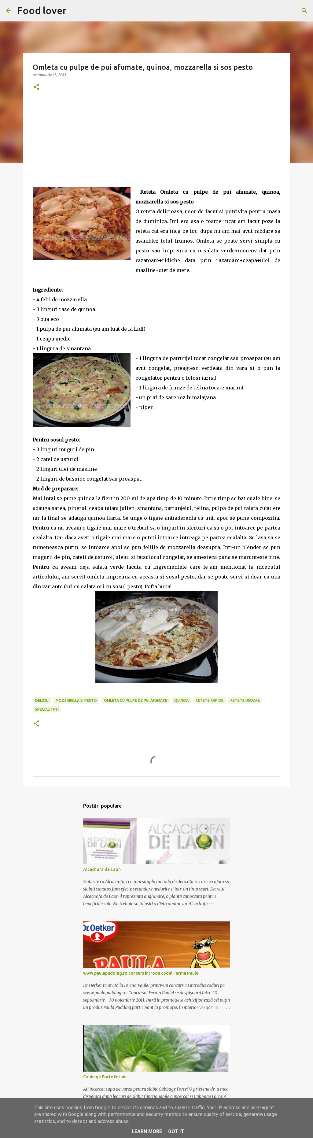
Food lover (42, 10)
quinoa (181, 700)
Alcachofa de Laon (102, 869)
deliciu (42, 700)
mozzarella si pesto (76, 700)
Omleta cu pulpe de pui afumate (135, 700)
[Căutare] (304, 10)
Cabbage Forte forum (105, 1076)
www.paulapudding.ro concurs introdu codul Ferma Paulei (141, 973)
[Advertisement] (156, 144)
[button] (36, 87)
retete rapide (209, 700)
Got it (176, 1131)
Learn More (147, 1131)
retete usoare (245, 700)
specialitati (47, 709)
